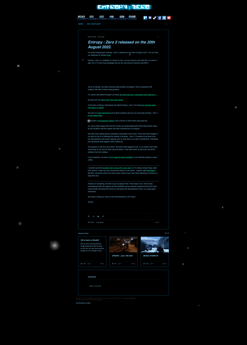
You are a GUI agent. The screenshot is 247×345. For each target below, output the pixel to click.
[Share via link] (103, 216)
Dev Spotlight (94, 24)
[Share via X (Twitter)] (93, 216)
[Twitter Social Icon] (164, 18)
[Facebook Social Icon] (159, 18)
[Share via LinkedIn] (98, 216)
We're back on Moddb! (90, 240)
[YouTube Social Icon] (169, 18)
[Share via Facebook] (89, 216)
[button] (166, 24)
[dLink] (150, 18)
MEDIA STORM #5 (150, 256)
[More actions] (158, 37)
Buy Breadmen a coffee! (83, 303)
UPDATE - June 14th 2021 (122, 256)
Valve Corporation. (130, 298)
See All (167, 233)
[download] (155, 18)
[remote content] (123, 76)
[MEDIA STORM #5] (155, 244)
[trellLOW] (145, 18)
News (80, 24)
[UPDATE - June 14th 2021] (123, 244)
